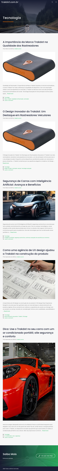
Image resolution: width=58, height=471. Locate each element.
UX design (25, 316)
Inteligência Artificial (9, 237)
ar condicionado (8, 436)
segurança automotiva (20, 237)
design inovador (8, 168)
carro (13, 436)
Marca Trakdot (7, 99)
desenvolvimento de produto (11, 316)
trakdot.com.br (9, 2)
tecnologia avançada (26, 168)
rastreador (26, 99)
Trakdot (20, 316)
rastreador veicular (16, 168)
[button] (52, 2)
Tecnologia (6, 97)
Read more (10, 93)
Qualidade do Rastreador (17, 99)
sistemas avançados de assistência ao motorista (37, 237)
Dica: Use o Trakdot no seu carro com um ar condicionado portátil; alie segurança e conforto (28, 332)
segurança (17, 436)
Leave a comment (8, 100)
